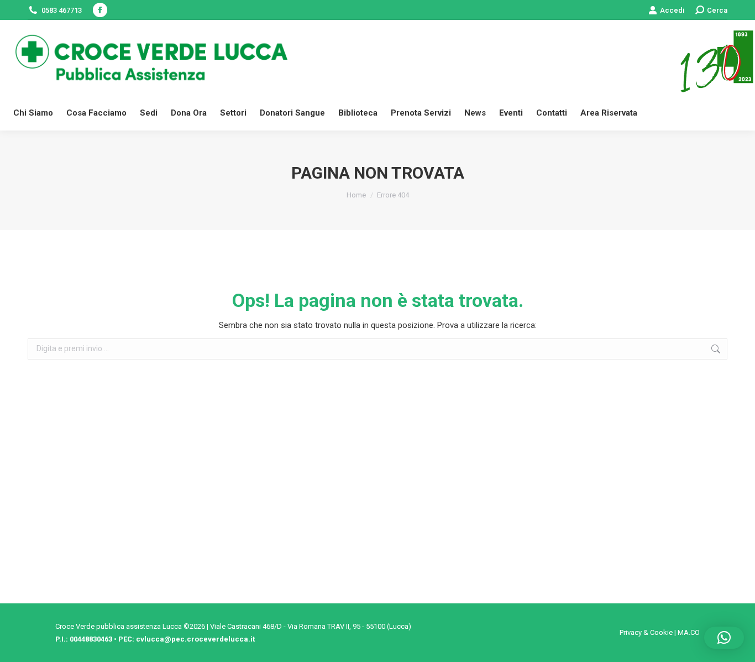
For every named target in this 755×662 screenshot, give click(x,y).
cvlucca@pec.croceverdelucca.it (195, 639)
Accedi (672, 10)
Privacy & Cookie (646, 632)
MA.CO (689, 632)
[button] (724, 638)
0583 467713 (61, 10)
